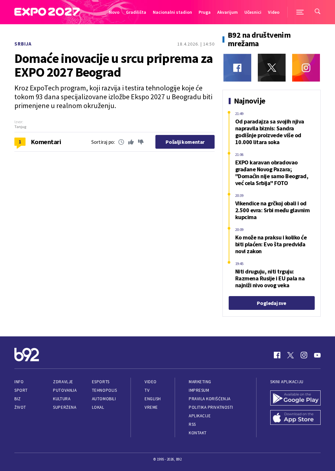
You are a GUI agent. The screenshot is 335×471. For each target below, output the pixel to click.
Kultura (61, 399)
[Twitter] (272, 68)
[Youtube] (317, 355)
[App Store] (295, 418)
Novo (114, 12)
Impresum (199, 390)
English (153, 399)
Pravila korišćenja (210, 399)
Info (19, 382)
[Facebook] (237, 68)
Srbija (23, 44)
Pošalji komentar (185, 142)
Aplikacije (200, 416)
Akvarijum (227, 12)
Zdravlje (63, 382)
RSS (192, 424)
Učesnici (252, 12)
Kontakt (198, 433)
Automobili (104, 399)
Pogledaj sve (271, 303)
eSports (101, 382)
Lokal (98, 407)
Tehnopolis (104, 390)
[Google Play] (295, 398)
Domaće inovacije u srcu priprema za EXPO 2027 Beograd (113, 65)
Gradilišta (136, 12)
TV (147, 390)
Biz (17, 399)
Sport (21, 390)
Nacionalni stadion (172, 12)
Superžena (64, 407)
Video (273, 12)
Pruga (205, 12)
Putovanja (65, 390)
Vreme (151, 407)
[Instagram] (306, 68)
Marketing (200, 382)
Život (20, 407)
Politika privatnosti (211, 407)
